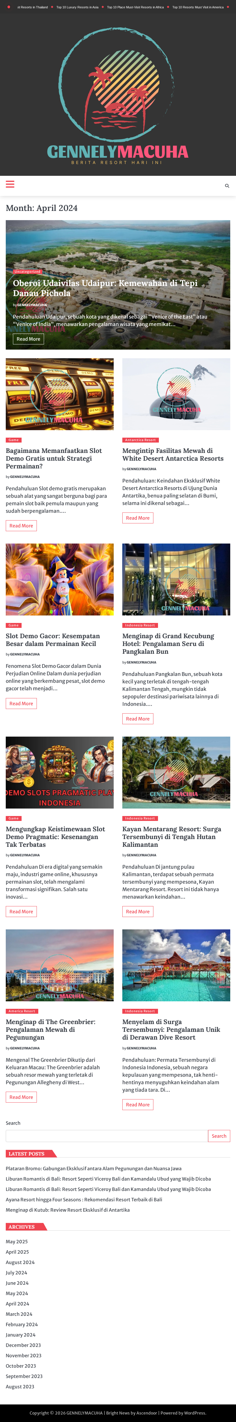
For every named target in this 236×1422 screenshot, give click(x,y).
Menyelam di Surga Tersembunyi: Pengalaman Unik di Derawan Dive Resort (171, 1029)
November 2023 (23, 1355)
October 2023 (21, 1366)
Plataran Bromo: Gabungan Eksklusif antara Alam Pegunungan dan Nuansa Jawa (94, 1168)
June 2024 (17, 1283)
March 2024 (19, 1314)
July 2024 (16, 1273)
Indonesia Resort (140, 625)
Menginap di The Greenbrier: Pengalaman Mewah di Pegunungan (51, 1029)
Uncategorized (28, 272)
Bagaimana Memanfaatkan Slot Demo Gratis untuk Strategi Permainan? (54, 458)
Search (13, 1123)
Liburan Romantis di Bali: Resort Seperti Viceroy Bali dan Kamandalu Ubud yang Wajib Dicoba (108, 1179)
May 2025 (17, 1241)
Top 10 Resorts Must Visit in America (170, 7)
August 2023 (20, 1386)
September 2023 (24, 1376)
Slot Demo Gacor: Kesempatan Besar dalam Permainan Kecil (53, 640)
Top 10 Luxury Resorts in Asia (49, 7)
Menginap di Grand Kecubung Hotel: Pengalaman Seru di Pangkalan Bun (168, 643)
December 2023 (23, 1345)
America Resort (22, 1011)
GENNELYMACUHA (32, 305)
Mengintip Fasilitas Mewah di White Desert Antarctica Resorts (173, 454)
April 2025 (17, 1252)
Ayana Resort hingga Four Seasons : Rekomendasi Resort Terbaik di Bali (84, 1199)
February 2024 (22, 1324)
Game (14, 440)
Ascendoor (146, 1413)
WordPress (194, 1413)
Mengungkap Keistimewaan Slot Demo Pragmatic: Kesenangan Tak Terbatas (55, 837)
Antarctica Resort (140, 440)
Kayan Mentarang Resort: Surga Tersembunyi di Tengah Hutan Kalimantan (171, 837)
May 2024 (17, 1293)
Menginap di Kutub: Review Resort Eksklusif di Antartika (68, 1210)
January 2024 (21, 1335)
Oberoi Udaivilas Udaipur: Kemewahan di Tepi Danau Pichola (105, 288)
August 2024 (20, 1262)
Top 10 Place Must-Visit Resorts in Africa (107, 7)
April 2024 (17, 1304)
